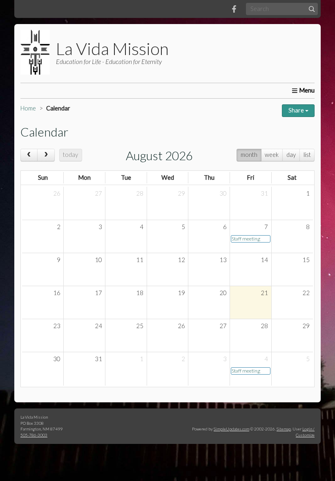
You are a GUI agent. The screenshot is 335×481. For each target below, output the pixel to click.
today (70, 154)
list (307, 154)
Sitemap (284, 428)
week (272, 154)
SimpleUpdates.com (231, 428)
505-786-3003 (33, 434)
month (249, 154)
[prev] (29, 155)
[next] (45, 155)
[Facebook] (234, 9)
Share (296, 110)
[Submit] (312, 9)
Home (28, 108)
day (291, 154)
